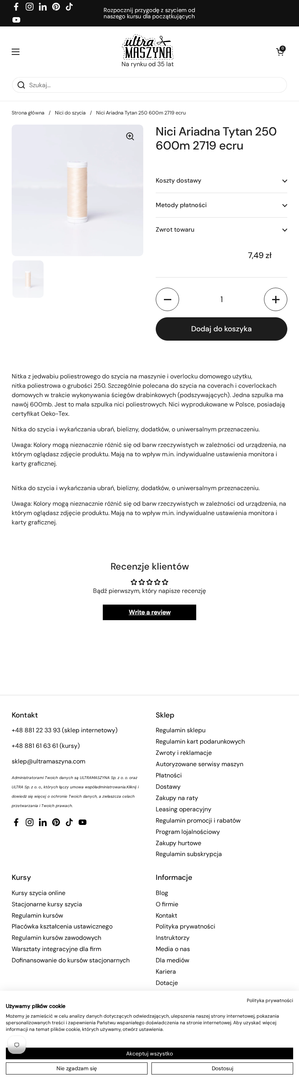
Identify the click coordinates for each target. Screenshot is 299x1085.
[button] (279, 52)
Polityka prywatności (185, 926)
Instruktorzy (173, 938)
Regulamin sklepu (181, 730)
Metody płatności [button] (181, 205)
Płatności (169, 775)
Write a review (150, 612)
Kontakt (166, 915)
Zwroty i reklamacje (184, 753)
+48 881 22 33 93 (36, 730)
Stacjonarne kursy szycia (47, 904)
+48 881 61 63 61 (35, 746)
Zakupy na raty (177, 798)
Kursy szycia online (38, 893)
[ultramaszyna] (147, 47)
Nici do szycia (70, 112)
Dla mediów (172, 960)
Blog (162, 893)
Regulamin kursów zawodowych (56, 938)
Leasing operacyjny (183, 809)
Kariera (166, 971)
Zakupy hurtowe (178, 843)
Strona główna (28, 112)
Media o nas (173, 949)
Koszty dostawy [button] (178, 180)
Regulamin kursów (37, 915)
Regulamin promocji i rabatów (198, 820)
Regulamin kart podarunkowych (200, 741)
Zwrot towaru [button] (175, 229)
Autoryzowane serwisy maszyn (199, 764)
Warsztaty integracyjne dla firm (56, 949)
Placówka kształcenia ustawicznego (62, 926)
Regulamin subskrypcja (189, 854)
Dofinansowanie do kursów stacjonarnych (71, 960)
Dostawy (168, 787)
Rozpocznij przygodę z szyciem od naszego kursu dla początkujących (149, 13)
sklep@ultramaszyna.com (48, 761)
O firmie (167, 904)
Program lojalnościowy (188, 832)
